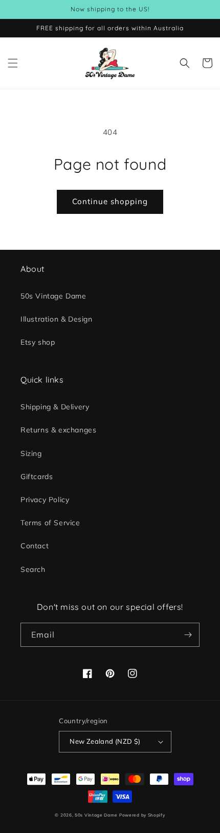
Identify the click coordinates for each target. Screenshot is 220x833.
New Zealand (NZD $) (105, 741)
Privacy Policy (44, 499)
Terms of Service (50, 522)
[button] (13, 63)
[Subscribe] (188, 635)
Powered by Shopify (142, 815)
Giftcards (36, 476)
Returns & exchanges (58, 429)
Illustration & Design (56, 319)
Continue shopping (110, 201)
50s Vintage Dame (53, 296)
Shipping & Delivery (54, 406)
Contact (34, 545)
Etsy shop (37, 342)
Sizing (31, 453)
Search (33, 569)
